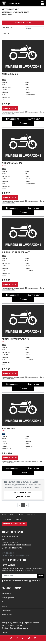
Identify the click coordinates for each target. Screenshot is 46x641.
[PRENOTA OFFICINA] (23, 638)
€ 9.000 (6, 280)
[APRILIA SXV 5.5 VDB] (23, 56)
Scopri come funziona (8, 113)
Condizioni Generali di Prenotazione (15, 628)
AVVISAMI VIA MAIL (24, 493)
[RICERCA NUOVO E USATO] (11, 638)
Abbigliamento (6, 610)
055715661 (7, 548)
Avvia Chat (35, 119)
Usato (21, 515)
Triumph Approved (8, 598)
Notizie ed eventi (7, 615)
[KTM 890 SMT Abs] (23, 410)
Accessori (5, 606)
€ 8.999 (6, 104)
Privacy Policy (7, 623)
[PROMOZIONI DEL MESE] (17, 638)
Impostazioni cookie (31, 623)
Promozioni (30, 515)
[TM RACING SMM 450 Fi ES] (23, 145)
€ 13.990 (7, 453)
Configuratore (6, 593)
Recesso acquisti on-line (14, 524)
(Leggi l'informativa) (33, 581)
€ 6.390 (6, 369)
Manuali (4, 602)
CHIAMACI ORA (24, 497)
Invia (40, 576)
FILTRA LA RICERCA (22, 23)
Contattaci (18, 548)
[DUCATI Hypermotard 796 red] (23, 321)
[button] (42, 3)
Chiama (24, 123)
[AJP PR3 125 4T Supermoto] (23, 234)
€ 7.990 (6, 193)
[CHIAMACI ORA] (29, 638)
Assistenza (7, 519)
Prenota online (10, 108)
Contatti (18, 519)
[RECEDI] (35, 638)
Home (4, 515)
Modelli (12, 515)
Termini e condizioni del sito (12, 625)
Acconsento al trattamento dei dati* (15, 581)
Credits (4, 632)
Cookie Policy (18, 623)
